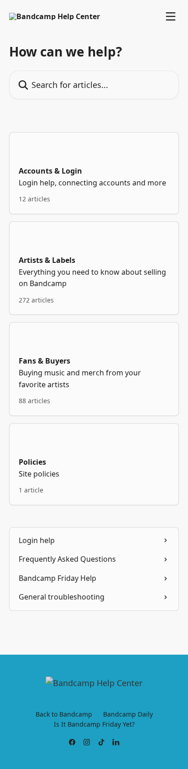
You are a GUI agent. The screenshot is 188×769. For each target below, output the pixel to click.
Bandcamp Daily (128, 714)
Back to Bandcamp (64, 714)
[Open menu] (170, 16)
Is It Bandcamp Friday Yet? (94, 724)
